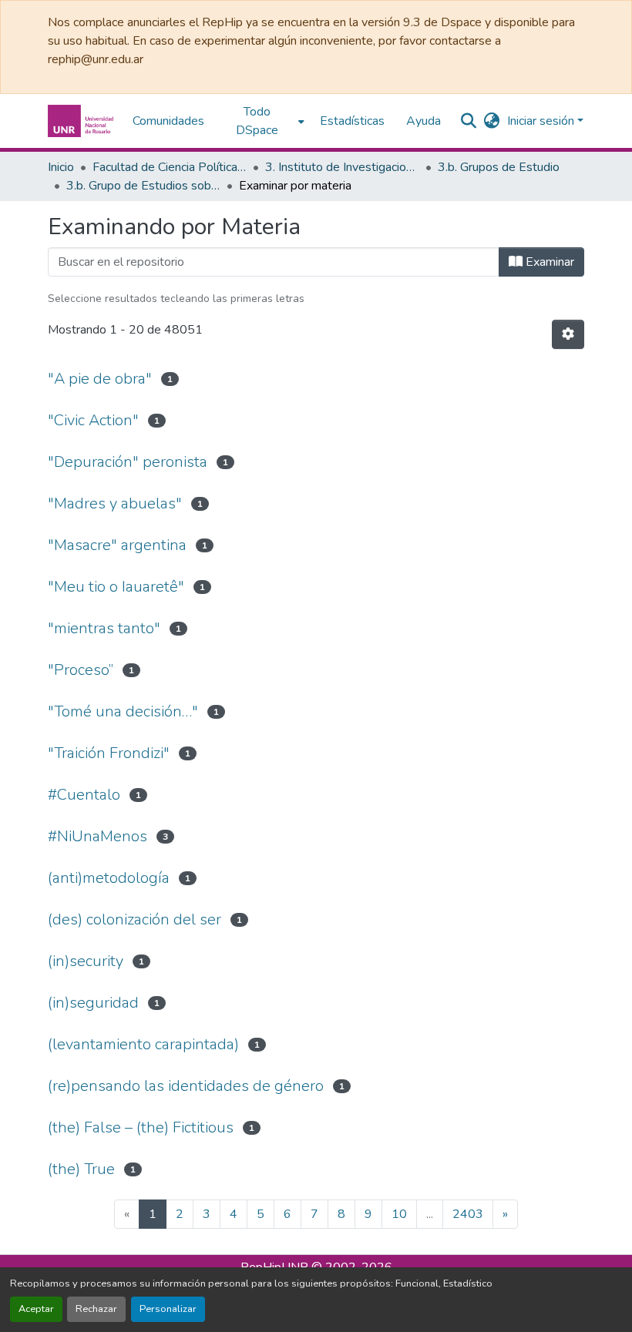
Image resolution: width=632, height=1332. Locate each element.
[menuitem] (262, 121)
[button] (82, 121)
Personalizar (168, 1309)
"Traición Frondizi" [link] (109, 753)
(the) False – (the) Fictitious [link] (141, 1127)
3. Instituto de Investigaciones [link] (342, 167)
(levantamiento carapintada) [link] (143, 1044)
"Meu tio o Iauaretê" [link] (116, 586)
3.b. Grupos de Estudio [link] (499, 167)
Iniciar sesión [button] (542, 120)
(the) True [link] (81, 1169)
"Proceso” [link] (80, 669)
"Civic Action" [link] (93, 420)
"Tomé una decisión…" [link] (123, 711)
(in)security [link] (85, 961)
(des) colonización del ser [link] (134, 919)
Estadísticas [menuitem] (352, 120)
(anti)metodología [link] (109, 877)
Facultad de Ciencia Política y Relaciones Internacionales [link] (169, 167)
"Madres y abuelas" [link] (115, 503)
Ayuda (423, 120)
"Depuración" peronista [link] (127, 461)
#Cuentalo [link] (84, 794)
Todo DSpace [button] (257, 121)
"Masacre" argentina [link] (117, 545)
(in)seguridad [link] (93, 1002)
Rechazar (96, 1309)
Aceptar (36, 1309)
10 (399, 1214)
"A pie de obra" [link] (100, 378)
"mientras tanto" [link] (104, 628)
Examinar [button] (548, 261)
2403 (467, 1214)
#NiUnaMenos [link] (97, 836)
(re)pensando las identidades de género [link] (186, 1085)
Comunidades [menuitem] (168, 120)
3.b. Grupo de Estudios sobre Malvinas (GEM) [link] (143, 185)
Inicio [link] (61, 167)
